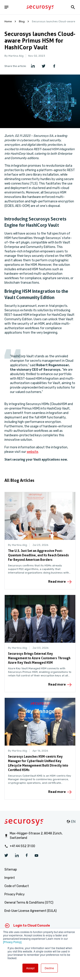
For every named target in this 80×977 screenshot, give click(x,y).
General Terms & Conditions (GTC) (28, 902)
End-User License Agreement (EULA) (30, 911)
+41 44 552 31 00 (22, 846)
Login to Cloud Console (31, 925)
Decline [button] (49, 968)
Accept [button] (30, 968)
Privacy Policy (14, 894)
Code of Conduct (16, 886)
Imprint (9, 878)
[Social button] (6, 855)
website (32, 452)
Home (8, 21)
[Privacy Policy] (12, 942)
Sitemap (10, 869)
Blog (22, 21)
